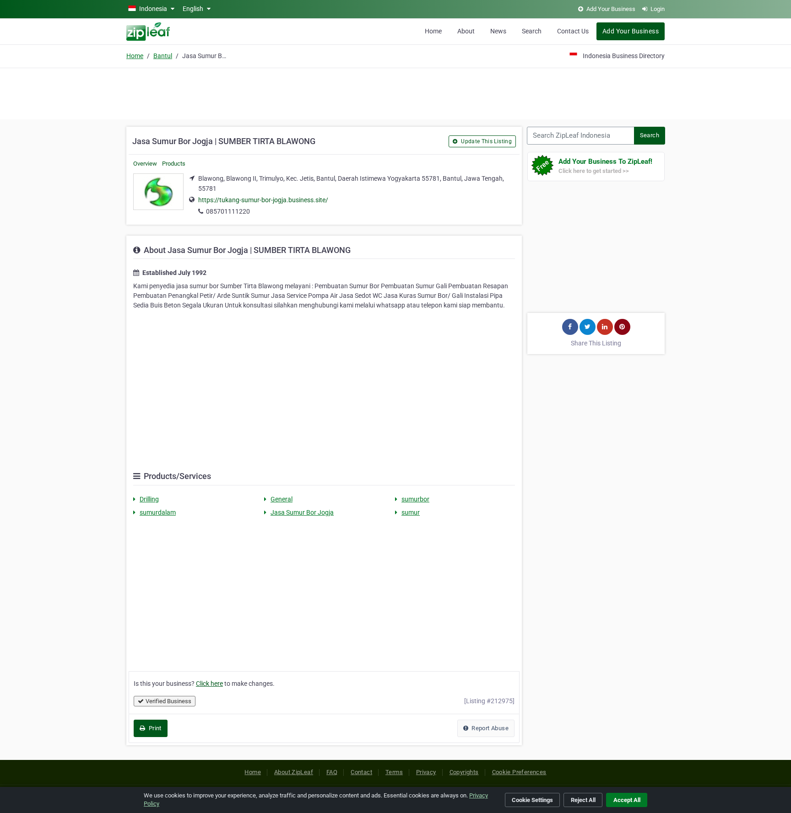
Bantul (162, 55)
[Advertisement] (395, 92)
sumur (410, 512)
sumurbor (415, 499)
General (282, 499)
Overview (145, 163)
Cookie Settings (532, 800)
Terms (394, 772)
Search (532, 31)
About (466, 31)
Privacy (426, 772)
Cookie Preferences (519, 772)
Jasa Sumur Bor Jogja (302, 512)
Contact (361, 772)
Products (173, 163)
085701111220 (228, 211)
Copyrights (464, 772)
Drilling (149, 499)
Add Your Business (630, 31)
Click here (209, 683)
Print (154, 728)
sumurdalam (158, 512)
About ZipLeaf (293, 772)
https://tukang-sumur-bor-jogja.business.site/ (263, 200)
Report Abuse (489, 728)
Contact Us (573, 31)
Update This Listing (486, 141)
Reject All (583, 800)
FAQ (331, 772)
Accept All (626, 800)
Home (433, 31)
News (498, 31)
